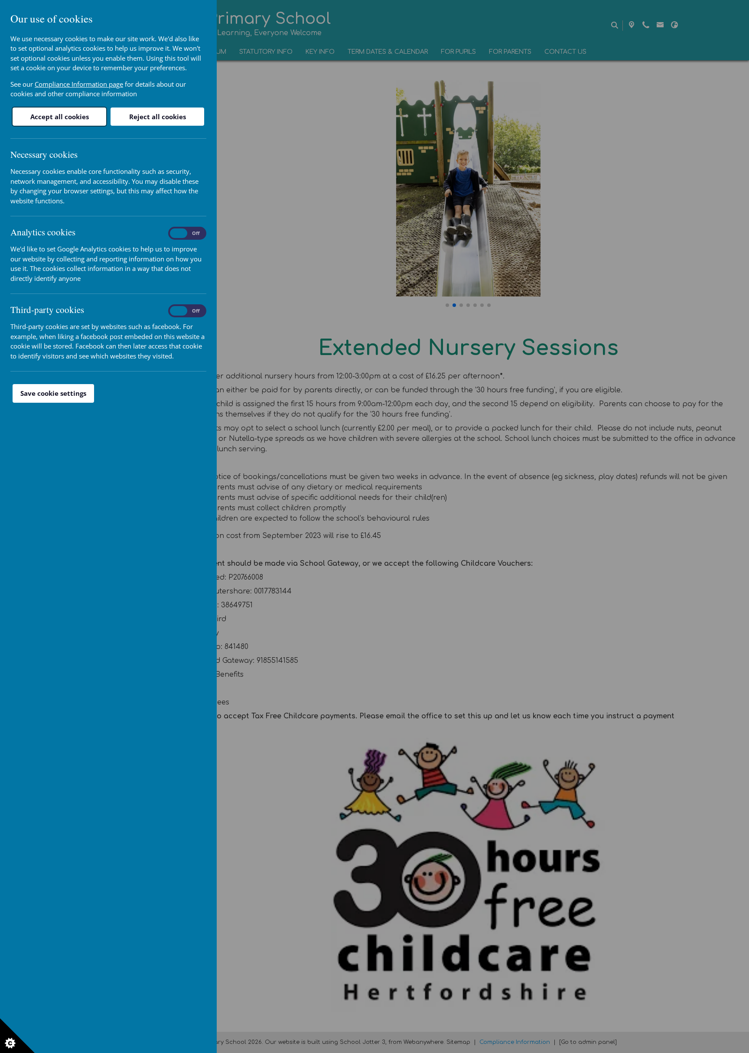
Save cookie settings (53, 393)
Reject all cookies (157, 116)
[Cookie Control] (17, 1035)
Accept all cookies (59, 116)
